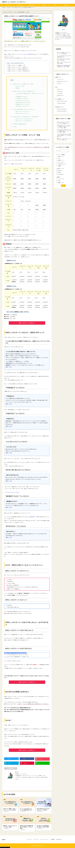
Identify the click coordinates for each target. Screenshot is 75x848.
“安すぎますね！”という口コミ (22, 106)
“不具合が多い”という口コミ (21, 98)
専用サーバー (61, 160)
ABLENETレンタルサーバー (62, 81)
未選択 (59, 166)
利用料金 (17, 88)
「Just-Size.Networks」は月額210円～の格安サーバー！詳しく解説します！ (64, 135)
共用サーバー (61, 156)
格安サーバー (61, 182)
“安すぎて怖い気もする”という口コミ (23, 102)
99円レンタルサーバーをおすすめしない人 (24, 118)
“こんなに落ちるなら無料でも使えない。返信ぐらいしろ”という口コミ (29, 94)
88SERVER (31, 516)
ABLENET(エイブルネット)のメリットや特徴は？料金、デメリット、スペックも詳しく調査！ (64, 126)
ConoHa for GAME (61, 103)
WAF (59, 180)
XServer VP (59, 89)
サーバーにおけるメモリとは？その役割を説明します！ (64, 56)
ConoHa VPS (60, 91)
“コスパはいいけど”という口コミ (22, 100)
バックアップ (61, 179)
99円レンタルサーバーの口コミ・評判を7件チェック (24, 91)
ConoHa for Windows (62, 111)
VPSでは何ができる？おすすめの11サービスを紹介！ (63, 59)
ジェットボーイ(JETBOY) (26, 54)
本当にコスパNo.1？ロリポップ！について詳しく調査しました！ (64, 122)
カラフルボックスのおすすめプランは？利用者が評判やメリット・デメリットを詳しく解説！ (64, 131)
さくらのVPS (59, 93)
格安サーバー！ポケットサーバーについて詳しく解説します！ (64, 139)
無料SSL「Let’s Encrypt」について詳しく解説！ (64, 63)
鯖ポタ (35, 845)
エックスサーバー (60, 79)
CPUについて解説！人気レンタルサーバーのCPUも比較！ (63, 53)
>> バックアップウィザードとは (11, 492)
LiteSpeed (60, 174)
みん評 (10, 367)
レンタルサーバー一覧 (10, 7)
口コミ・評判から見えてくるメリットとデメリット (24, 109)
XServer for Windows (61, 109)
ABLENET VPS (60, 95)
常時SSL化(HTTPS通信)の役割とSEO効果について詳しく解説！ (63, 66)
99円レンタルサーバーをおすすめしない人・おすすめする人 (26, 116)
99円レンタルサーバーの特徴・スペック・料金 (23, 84)
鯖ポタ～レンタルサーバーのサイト (14, 2)
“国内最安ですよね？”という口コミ (23, 104)
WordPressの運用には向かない (20, 124)
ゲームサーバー (61, 162)
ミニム (8, 516)
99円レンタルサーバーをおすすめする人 (24, 120)
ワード (57, 150)
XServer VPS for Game (62, 101)
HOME (3, 7)
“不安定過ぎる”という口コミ (21, 96)
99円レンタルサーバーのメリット (22, 113)
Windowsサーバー (62, 164)
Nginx (59, 172)
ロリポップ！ (59, 83)
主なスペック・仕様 (20, 86)
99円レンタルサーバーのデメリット (23, 111)
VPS (59, 158)
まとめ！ (15, 126)
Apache (60, 170)
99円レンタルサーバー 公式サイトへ (27, 323)
